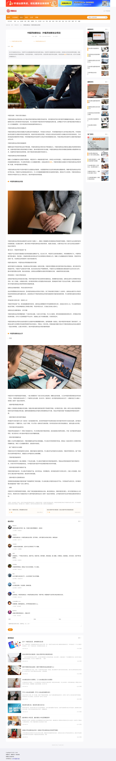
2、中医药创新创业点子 (40, 41)
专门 (76, 21)
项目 (15, 21)
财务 (60, 21)
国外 (25, 21)
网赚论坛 (8, 756)
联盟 (79, 21)
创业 (21, 17)
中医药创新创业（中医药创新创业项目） (32, 25)
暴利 (29, 21)
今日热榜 (15, 17)
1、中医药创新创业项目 (16, 41)
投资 (50, 21)
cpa (18, 21)
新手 (69, 21)
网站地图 (18, 754)
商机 (26, 17)
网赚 (36, 17)
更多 (79, 521)
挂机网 (21, 21)
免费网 (32, 21)
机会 (63, 21)
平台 (36, 21)
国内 (53, 21)
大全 (44, 21)
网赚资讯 (8, 754)
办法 (66, 21)
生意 (31, 17)
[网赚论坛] (12, 11)
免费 (73, 21)
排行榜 (39, 21)
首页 (8, 17)
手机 (47, 21)
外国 (57, 21)
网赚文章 (16, 25)
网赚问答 (13, 754)
